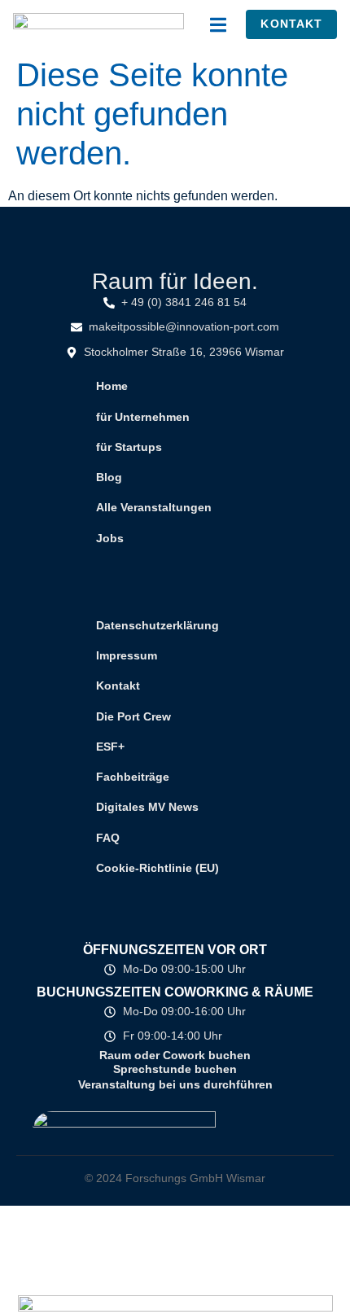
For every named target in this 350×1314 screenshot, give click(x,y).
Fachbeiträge (132, 776)
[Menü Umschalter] (218, 24)
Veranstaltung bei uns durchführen (175, 1084)
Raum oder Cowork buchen (175, 1055)
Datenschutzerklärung (157, 625)
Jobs (110, 538)
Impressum (126, 655)
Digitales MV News (147, 806)
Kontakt (118, 685)
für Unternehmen (143, 416)
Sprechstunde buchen (175, 1068)
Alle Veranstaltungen (154, 507)
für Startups (129, 446)
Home (112, 385)
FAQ (108, 837)
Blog (109, 477)
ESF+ (110, 746)
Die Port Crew (133, 716)
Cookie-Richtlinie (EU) (157, 867)
